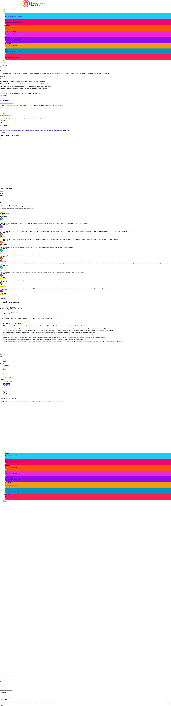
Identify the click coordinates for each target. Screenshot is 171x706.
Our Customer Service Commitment (37, 401)
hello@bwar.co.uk (6, 383)
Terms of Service (16, 401)
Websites (4, 373)
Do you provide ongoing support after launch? (11, 312)
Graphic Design (6, 365)
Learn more (3, 107)
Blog (4, 60)
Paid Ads (4, 369)
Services (4, 12)
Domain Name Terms (49, 401)
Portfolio (4, 11)
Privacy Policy (9, 401)
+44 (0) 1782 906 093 (7, 381)
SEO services (28, 341)
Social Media (5, 366)
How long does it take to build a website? (10, 310)
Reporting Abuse (58, 401)
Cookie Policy (3, 401)
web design (54, 341)
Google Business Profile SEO (98, 341)
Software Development (7, 377)
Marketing (5, 376)
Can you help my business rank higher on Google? (12, 308)
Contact (4, 62)
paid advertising (46, 341)
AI (3, 368)
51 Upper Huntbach (7, 384)
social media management (37, 341)
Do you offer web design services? (8, 307)
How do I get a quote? (6, 313)
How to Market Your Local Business (12, 323)
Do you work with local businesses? (8, 309)
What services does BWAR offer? (8, 304)
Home (4, 9)
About (4, 10)
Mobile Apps (5, 374)
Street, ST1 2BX (6, 385)
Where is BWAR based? (6, 306)
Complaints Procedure (24, 401)
